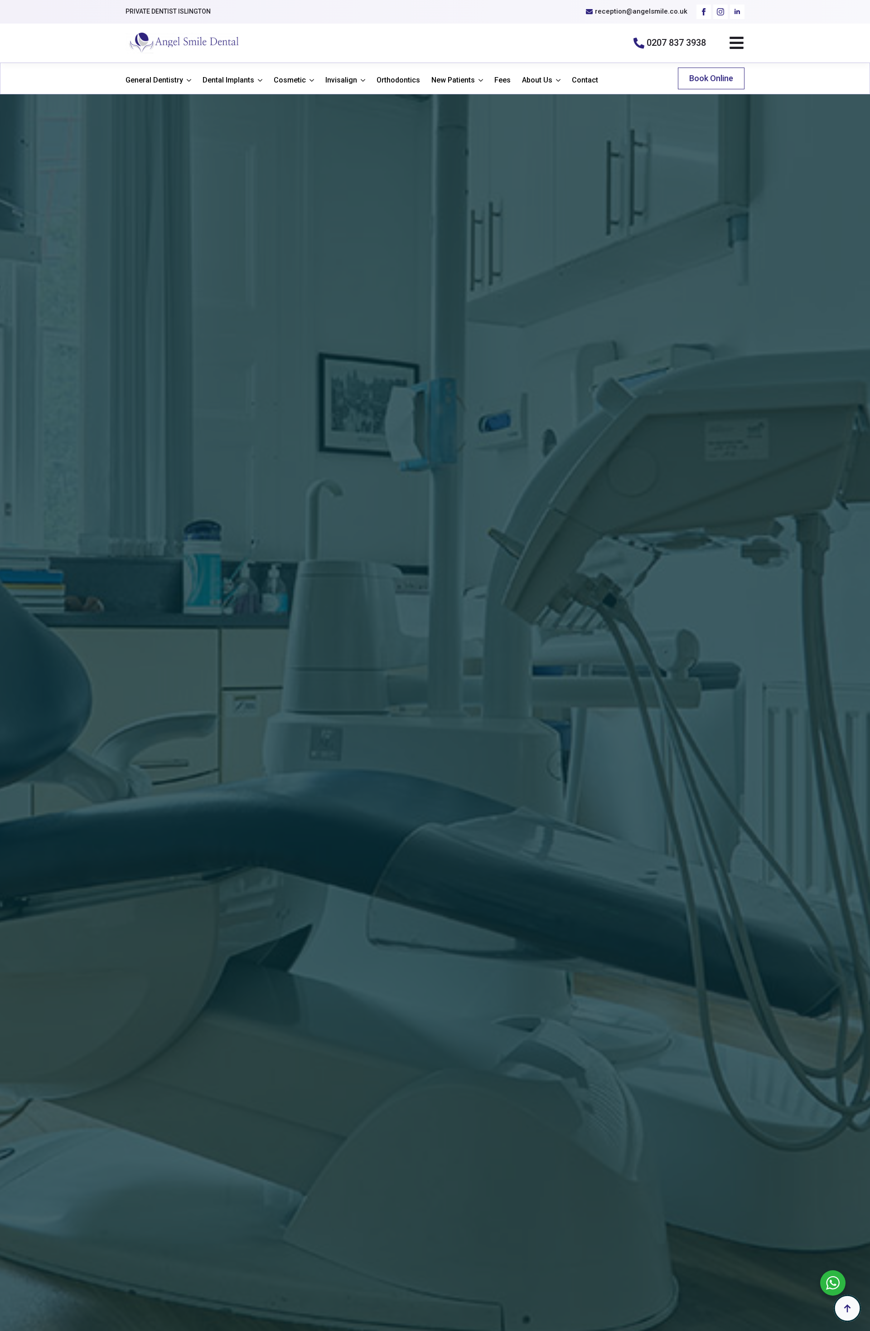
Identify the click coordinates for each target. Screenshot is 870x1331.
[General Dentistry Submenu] (187, 80)
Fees (502, 80)
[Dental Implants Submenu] (258, 80)
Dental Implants (228, 80)
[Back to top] (847, 1308)
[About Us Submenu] (556, 80)
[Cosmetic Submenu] (310, 80)
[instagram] (720, 12)
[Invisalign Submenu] (361, 80)
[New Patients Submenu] (479, 80)
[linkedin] (737, 12)
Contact (585, 80)
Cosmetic (290, 80)
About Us (537, 80)
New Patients (453, 80)
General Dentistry (154, 80)
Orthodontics (398, 80)
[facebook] (703, 12)
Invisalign (341, 80)
